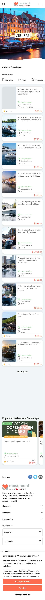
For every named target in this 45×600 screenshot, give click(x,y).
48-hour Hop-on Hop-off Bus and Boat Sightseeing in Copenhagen (29, 91)
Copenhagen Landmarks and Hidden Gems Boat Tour (29, 343)
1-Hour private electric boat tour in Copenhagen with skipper (29, 288)
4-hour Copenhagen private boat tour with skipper (29, 231)
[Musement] (22, 4)
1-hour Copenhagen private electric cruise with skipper (29, 202)
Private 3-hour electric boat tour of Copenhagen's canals (29, 146)
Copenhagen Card (17, 441)
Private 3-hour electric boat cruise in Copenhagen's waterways (29, 260)
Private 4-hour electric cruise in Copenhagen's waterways (29, 118)
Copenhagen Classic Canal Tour (28, 315)
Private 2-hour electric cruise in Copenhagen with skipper (29, 174)
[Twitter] (35, 477)
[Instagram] (40, 477)
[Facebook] (29, 477)
